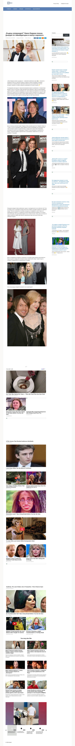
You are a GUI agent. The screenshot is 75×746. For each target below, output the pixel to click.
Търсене (53, 33)
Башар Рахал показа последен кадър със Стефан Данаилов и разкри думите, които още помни (14, 691)
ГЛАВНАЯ (9, 8)
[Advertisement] (37, 21)
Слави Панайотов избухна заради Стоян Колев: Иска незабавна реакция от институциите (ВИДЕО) (36, 691)
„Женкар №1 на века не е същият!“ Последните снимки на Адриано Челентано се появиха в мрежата (59, 160)
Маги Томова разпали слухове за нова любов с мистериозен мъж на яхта (36, 652)
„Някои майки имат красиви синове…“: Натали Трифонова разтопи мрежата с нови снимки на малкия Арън (60, 139)
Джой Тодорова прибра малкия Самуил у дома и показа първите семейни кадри (14, 652)
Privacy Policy (56, 3)
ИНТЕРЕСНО (28, 8)
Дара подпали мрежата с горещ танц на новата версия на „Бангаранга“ (14, 671)
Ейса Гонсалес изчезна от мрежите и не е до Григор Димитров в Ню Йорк (36, 671)
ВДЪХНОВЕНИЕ (36, 8)
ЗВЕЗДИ (21, 8)
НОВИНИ (15, 8)
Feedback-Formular (64, 3)
